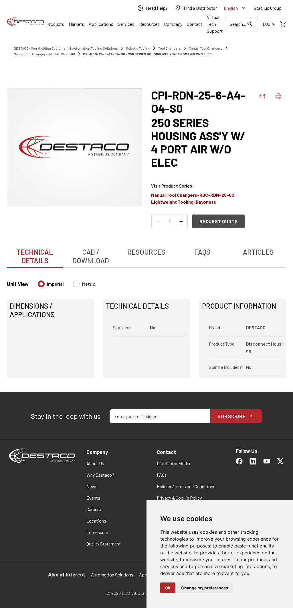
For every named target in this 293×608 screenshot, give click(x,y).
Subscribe (231, 416)
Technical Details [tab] (35, 256)
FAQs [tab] (202, 252)
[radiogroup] (66, 286)
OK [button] (168, 587)
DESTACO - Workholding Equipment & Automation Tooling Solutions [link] (66, 48)
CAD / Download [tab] (90, 256)
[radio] (41, 283)
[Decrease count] (158, 221)
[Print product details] (278, 96)
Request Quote (218, 221)
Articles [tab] (258, 252)
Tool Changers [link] (169, 48)
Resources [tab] (146, 252)
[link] (152, 8)
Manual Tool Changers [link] (206, 48)
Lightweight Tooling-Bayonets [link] (183, 201)
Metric (88, 284)
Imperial (55, 284)
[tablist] (146, 253)
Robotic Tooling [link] (138, 48)
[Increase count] (181, 221)
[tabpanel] (146, 326)
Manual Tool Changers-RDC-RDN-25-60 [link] (44, 54)
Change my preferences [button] (204, 587)
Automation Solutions (112, 574)
